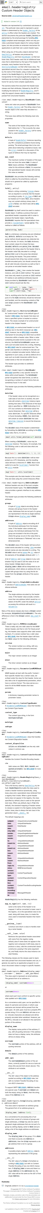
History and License (21, 1199)
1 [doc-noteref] (21, 21)
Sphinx (34, 1211)
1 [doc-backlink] (2, 1185)
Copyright (15, 1189)
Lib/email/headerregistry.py (22, 16)
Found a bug (35, 1209)
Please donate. (35, 1205)
